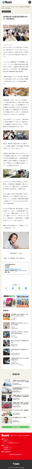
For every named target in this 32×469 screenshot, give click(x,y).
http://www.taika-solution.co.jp (13, 269)
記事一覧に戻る (16, 427)
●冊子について (5, 445)
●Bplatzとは (5, 439)
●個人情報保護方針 (6, 451)
